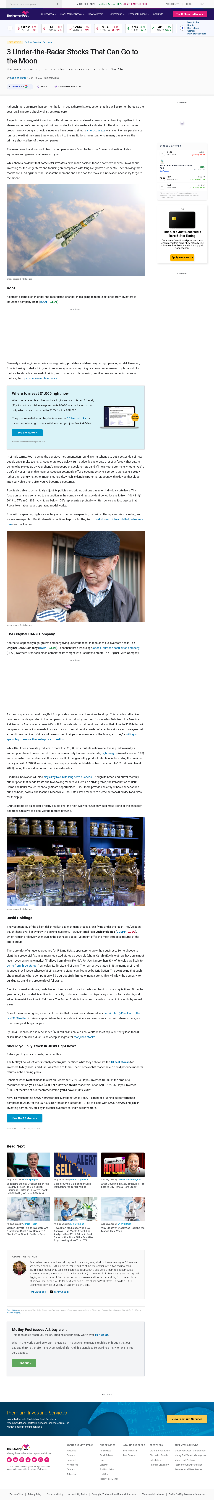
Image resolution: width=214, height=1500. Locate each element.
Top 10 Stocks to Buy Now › (190, 14)
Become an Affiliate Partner (188, 1469)
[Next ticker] (182, 28)
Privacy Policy (35, 1494)
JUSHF (121, 931)
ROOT (43, 301)
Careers (71, 1455)
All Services (105, 1450)
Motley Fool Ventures (185, 1460)
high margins (110, 753)
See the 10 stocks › (24, 1118)
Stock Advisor (106, 1455)
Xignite (31, 1469)
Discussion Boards (159, 1455)
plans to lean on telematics (40, 378)
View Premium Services (187, 1419)
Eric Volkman (77, 1224)
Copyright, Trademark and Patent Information (114, 1494)
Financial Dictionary (159, 1464)
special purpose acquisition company (116, 648)
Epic (102, 1460)
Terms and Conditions (153, 1494)
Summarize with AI (67, 86)
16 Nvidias (101, 1334)
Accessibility (172, 4)
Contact (71, 1469)
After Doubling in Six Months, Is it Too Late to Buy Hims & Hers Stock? (123, 1185)
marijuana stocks (84, 1037)
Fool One (104, 1474)
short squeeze (96, 130)
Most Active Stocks (193, 23)
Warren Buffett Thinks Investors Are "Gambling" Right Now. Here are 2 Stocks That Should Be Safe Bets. (27, 1231)
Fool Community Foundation (188, 1464)
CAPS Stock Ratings (160, 1450)
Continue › (24, 1363)
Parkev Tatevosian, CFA (129, 1179)
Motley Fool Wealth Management (191, 1455)
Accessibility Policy (77, 1494)
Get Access (164, 171)
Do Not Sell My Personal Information (187, 1494)
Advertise (71, 1474)
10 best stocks (76, 418)
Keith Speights (30, 1179)
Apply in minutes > (182, 257)
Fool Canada (129, 1455)
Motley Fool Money (109, 1479)
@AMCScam (61, 1291)
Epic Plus (104, 1464)
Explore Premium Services (38, 42)
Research (71, 1460)
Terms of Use (16, 1494)
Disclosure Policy (55, 1494)
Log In (189, 4)
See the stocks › (27, 432)
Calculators (155, 1460)
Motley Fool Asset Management (190, 1450)
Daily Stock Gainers (193, 29)
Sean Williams (18, 77)
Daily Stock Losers (196, 33)
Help (202, 4)
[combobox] (34, 4)
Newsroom (72, 1464)
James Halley (30, 1224)
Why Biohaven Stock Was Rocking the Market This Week (122, 1229)
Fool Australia (130, 1450)
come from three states (22, 965)
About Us (71, 1450)
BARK (42, 648)
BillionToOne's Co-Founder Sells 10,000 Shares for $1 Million (72, 1185)
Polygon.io (42, 1469)
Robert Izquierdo (79, 1179)
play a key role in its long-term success (68, 777)
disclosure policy (14, 1313)
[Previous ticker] (10, 28)
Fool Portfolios (107, 1469)
